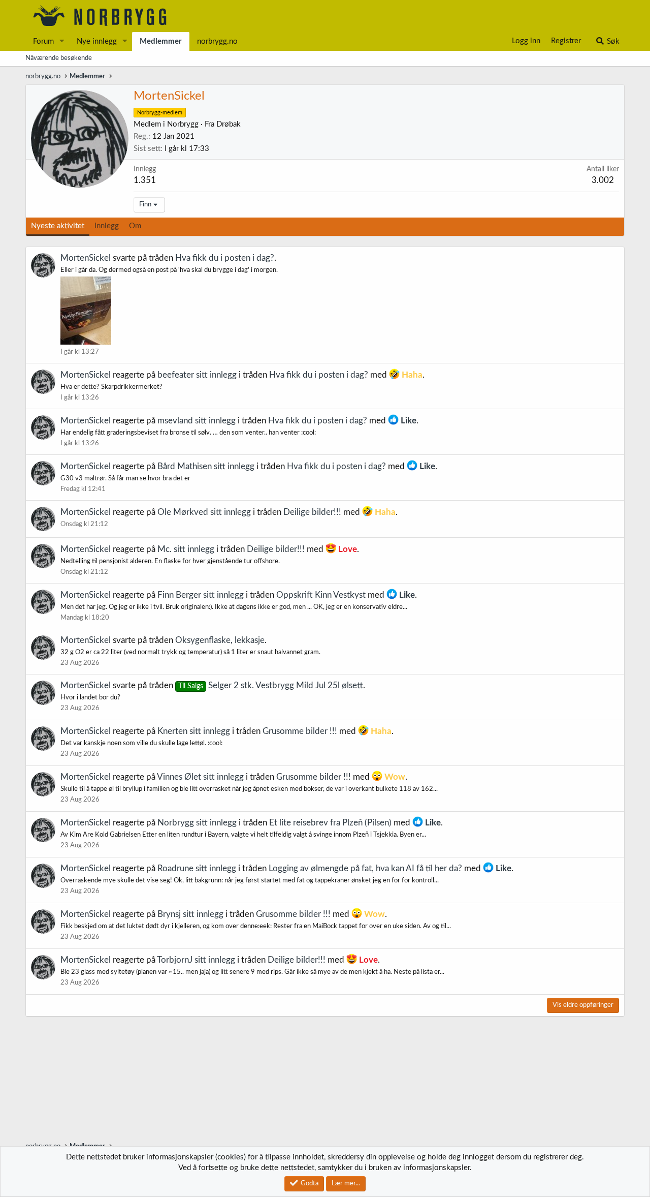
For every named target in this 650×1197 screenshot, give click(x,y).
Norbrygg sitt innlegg (197, 822)
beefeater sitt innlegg (197, 375)
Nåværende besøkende (58, 58)
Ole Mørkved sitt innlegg (204, 512)
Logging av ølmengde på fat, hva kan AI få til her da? (365, 868)
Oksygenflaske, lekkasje (220, 640)
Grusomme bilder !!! (300, 731)
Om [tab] (135, 226)
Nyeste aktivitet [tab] (57, 226)
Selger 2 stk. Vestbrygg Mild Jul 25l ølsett (270, 685)
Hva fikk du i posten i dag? (224, 258)
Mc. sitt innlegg (185, 549)
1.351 (145, 180)
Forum (43, 41)
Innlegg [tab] (106, 226)
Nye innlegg (97, 41)
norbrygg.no (217, 41)
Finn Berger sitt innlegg (200, 595)
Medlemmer (161, 41)
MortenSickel (85, 258)
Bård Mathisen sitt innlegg (205, 466)
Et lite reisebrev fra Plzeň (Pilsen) (330, 822)
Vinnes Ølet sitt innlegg (200, 777)
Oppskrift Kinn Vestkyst (321, 595)
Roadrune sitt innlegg (196, 868)
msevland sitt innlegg (196, 420)
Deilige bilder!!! (312, 512)
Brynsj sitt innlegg (190, 914)
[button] (62, 41)
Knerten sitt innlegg (193, 731)
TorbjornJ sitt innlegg (196, 960)
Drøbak (228, 124)
